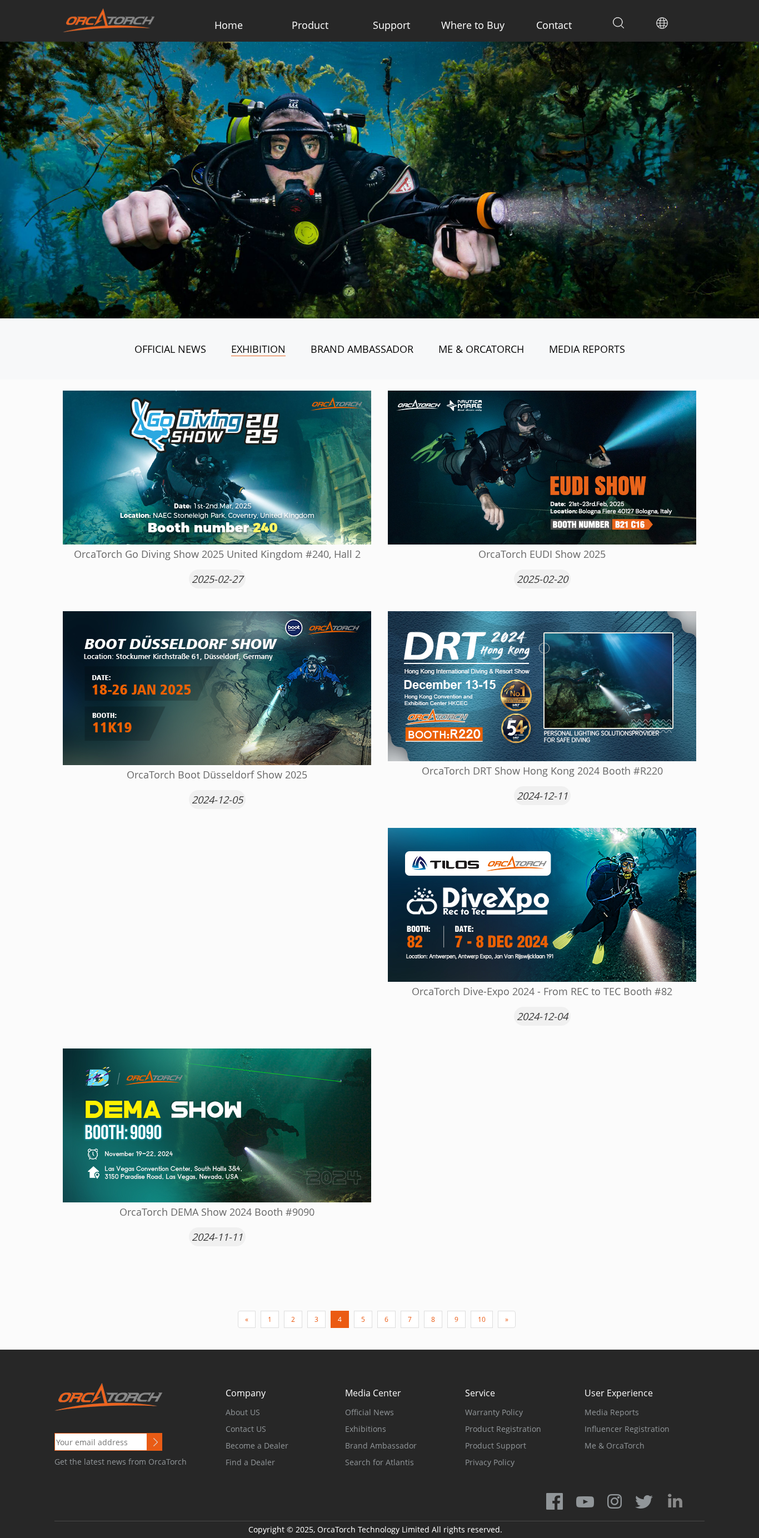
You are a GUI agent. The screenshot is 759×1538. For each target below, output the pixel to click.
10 (482, 1319)
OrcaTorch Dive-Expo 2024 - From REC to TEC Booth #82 (542, 991)
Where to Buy (473, 25)
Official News (170, 349)
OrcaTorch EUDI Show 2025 (542, 554)
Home (228, 25)
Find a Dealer (250, 1462)
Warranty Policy (494, 1412)
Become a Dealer (257, 1445)
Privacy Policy (490, 1462)
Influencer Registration (627, 1429)
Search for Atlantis (379, 1462)
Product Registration (503, 1429)
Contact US (246, 1429)
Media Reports (587, 349)
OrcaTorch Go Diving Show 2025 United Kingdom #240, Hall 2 (217, 554)
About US (243, 1412)
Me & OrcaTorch (481, 349)
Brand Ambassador (362, 349)
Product (310, 25)
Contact (554, 25)
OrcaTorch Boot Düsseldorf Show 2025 (217, 774)
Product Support (495, 1445)
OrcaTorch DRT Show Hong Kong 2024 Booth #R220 (542, 770)
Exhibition (258, 349)
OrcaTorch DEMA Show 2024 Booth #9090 (216, 1212)
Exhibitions (365, 1429)
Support (391, 25)
